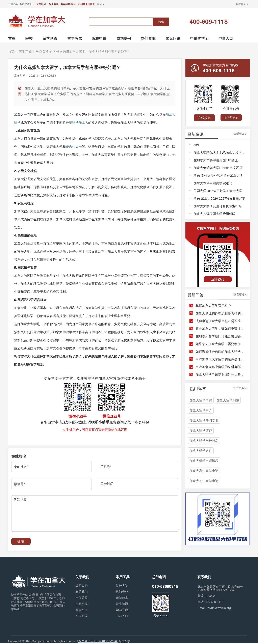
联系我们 (82, 591)
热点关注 (42, 51)
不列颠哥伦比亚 (86, 4)
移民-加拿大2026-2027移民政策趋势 (220, 198)
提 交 (21, 541)
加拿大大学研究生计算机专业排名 (218, 206)
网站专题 (122, 610)
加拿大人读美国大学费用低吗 (214, 213)
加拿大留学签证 (200, 430)
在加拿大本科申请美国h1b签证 (216, 160)
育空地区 (41, 4)
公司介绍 (82, 585)
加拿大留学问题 (227, 400)
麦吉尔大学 (74, 146)
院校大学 (122, 585)
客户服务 (241, 4)
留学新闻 (25, 51)
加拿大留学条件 (200, 450)
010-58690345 (165, 586)
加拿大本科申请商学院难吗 (213, 183)
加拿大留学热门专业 (203, 420)
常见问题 (122, 604)
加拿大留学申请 (200, 400)
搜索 (161, 22)
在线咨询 (231, 117)
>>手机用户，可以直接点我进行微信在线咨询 (94, 429)
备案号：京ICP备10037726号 (98, 641)
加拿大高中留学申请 (203, 470)
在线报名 (204, 117)
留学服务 (82, 610)
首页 (11, 51)
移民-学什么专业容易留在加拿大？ (218, 175)
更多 (99, 4)
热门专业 (122, 591)
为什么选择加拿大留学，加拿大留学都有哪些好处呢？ (91, 51)
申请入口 (122, 616)
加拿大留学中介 (200, 410)
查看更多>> (240, 134)
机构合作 (82, 604)
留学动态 (122, 597)
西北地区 (53, 4)
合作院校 (82, 597)
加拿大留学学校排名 (203, 440)
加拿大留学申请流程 (203, 460)
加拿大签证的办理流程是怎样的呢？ (221, 313)
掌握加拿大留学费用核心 (213, 305)
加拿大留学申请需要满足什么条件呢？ (223, 374)
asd (196, 144)
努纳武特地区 (68, 4)
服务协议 (82, 616)
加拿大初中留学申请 (203, 480)
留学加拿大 (80, 122)
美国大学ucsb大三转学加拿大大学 (218, 190)
